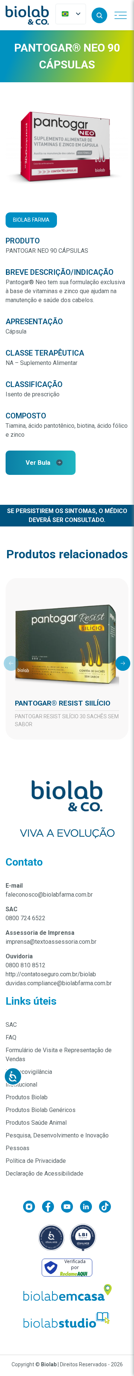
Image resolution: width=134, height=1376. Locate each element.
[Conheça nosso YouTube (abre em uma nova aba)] (70, 1207)
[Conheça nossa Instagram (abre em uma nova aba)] (32, 1207)
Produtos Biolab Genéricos (41, 1110)
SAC (11, 1024)
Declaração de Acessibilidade (44, 1173)
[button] (99, 15)
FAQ (11, 1037)
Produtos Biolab (27, 1097)
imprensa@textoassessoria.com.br (51, 941)
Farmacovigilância (29, 1071)
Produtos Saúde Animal (36, 1122)
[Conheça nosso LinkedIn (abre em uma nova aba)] (89, 1207)
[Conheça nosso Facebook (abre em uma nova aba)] (51, 1207)
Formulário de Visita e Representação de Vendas (59, 1055)
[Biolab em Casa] (67, 1294)
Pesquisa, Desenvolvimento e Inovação (57, 1135)
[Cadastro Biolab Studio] (67, 1320)
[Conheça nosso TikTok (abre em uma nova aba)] (105, 1207)
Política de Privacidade (36, 1160)
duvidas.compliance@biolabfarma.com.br (59, 983)
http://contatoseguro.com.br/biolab (51, 974)
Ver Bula (38, 462)
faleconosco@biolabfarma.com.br (49, 894)
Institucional (21, 1084)
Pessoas (17, 1148)
